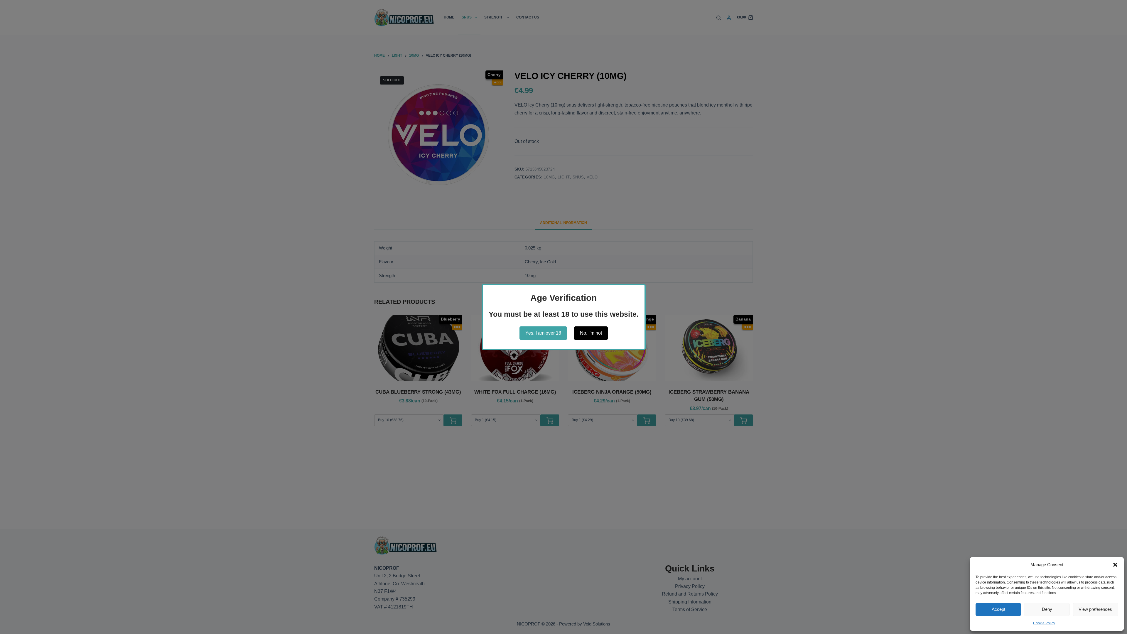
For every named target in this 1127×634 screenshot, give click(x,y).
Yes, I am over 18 (543, 333)
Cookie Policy (1044, 623)
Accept (998, 609)
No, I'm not (591, 333)
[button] (1115, 565)
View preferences (1095, 609)
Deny (1047, 609)
